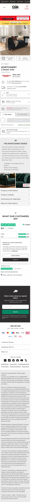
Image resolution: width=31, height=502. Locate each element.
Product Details (7, 195)
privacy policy (5, 317)
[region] (15, 251)
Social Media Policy (23, 364)
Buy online (8, 114)
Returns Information (9, 203)
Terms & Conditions (15, 366)
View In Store (23, 114)
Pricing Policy (5, 366)
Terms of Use (25, 366)
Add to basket (18, 120)
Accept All (15, 259)
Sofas (6, 64)
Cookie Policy (5, 364)
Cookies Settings (15, 255)
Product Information (9, 191)
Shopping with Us (7, 347)
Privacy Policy (13, 364)
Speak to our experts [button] (24, 125)
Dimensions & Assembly (10, 199)
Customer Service (7, 342)
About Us (4, 352)
